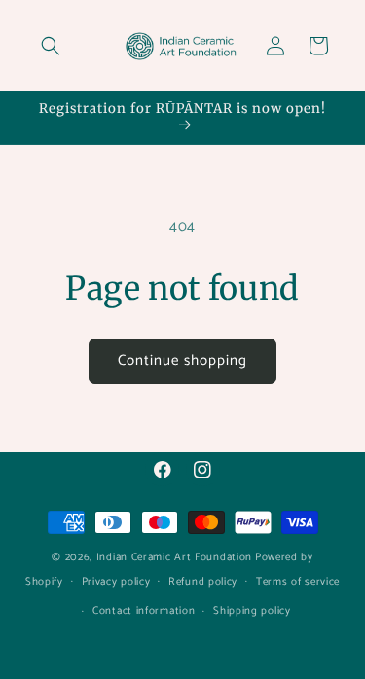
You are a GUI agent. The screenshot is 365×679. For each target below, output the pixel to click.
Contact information (143, 611)
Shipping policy (252, 611)
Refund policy (202, 581)
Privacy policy (116, 581)
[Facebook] (162, 469)
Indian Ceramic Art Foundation (174, 557)
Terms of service (298, 581)
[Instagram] (203, 469)
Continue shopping (182, 360)
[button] (50, 45)
